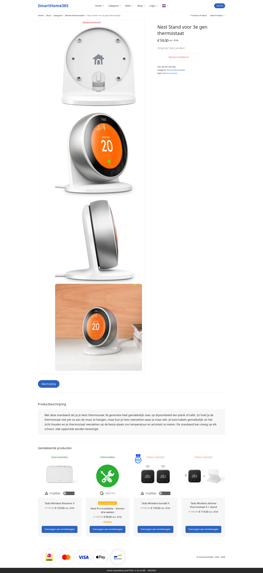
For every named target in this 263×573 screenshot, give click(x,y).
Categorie (113, 5)
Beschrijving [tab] (49, 384)
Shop (48, 15)
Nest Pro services (170, 73)
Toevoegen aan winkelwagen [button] (59, 529)
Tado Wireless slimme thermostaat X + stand (203, 505)
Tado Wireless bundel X (155, 503)
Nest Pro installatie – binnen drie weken (107, 510)
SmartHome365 (53, 5)
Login (152, 5)
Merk (128, 5)
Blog (140, 5)
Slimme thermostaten (75, 15)
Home (98, 5)
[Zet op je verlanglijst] (158, 77)
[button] (135, 29)
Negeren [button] (152, 570)
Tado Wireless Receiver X (60, 503)
